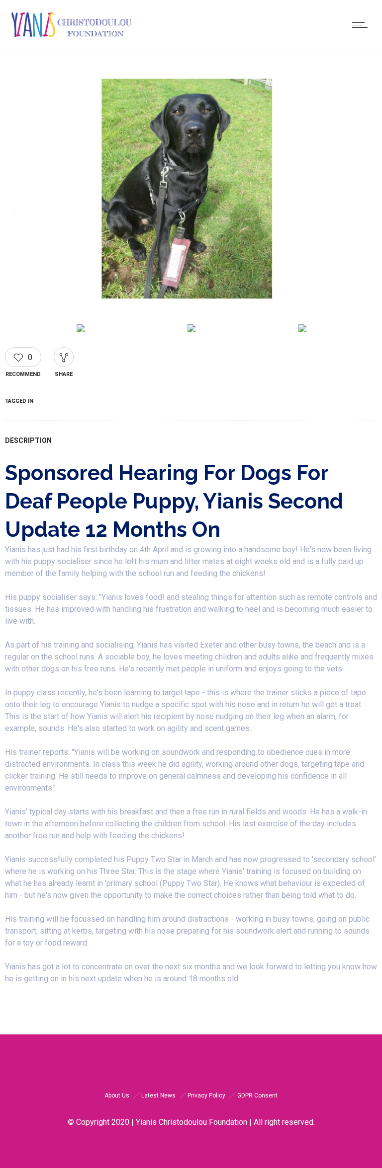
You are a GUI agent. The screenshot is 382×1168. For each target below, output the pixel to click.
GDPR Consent (257, 1095)
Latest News (158, 1095)
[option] (191, 193)
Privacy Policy (206, 1095)
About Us (116, 1095)
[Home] (71, 37)
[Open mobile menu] (362, 25)
